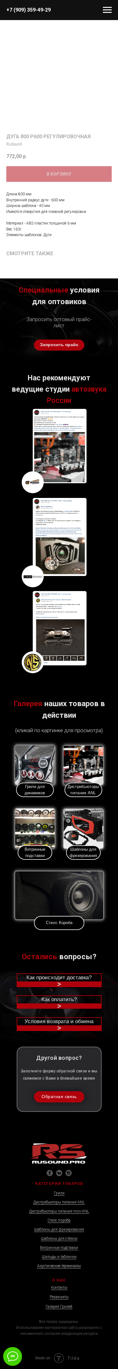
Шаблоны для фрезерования (59, 1229)
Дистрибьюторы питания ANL (59, 1202)
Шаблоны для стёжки (59, 1238)
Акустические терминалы (59, 1266)
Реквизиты (59, 1297)
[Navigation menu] (107, 10)
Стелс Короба (59, 1220)
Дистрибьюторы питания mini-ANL (59, 1211)
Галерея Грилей (59, 1306)
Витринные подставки (59, 1247)
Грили (59, 1193)
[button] (59, 345)
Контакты (59, 1287)
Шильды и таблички (59, 1257)
